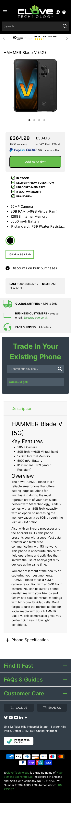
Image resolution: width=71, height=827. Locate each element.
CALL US (21, 707)
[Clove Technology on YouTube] (11, 718)
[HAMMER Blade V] (35, 85)
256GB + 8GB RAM (19, 254)
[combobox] (31, 26)
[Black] (10, 240)
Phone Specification (30, 639)
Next (67, 38)
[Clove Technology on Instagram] (16, 718)
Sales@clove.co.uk (35, 317)
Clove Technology (17, 772)
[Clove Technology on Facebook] (26, 718)
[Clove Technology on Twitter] (6, 718)
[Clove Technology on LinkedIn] (21, 718)
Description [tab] (21, 408)
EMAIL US (54, 707)
